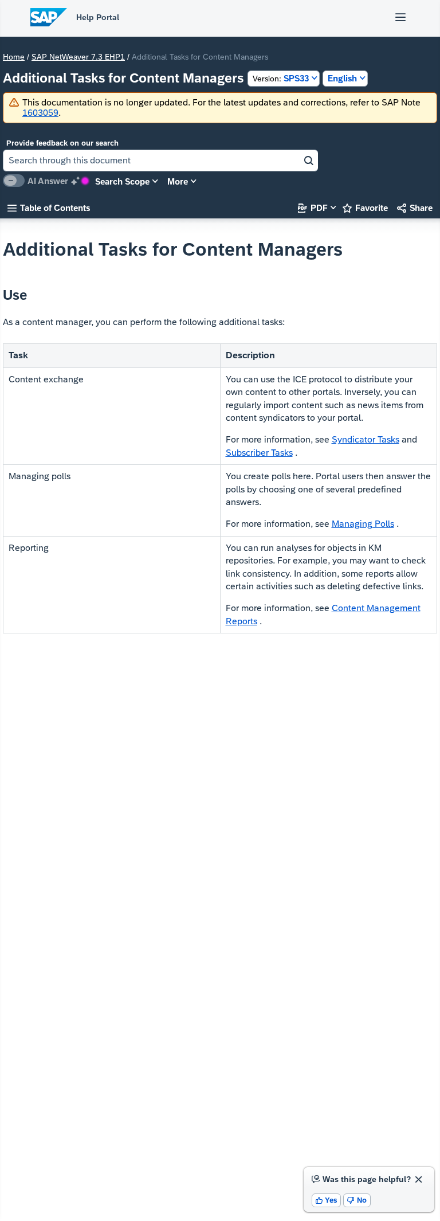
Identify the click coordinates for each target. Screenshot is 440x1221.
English (342, 78)
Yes (326, 1200)
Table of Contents (48, 208)
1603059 (40, 113)
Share (415, 208)
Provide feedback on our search (62, 143)
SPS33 (281, 78)
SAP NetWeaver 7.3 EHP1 (78, 56)
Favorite (365, 208)
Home (14, 56)
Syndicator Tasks (365, 439)
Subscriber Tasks (259, 452)
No (357, 1200)
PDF (313, 208)
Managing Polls (363, 524)
